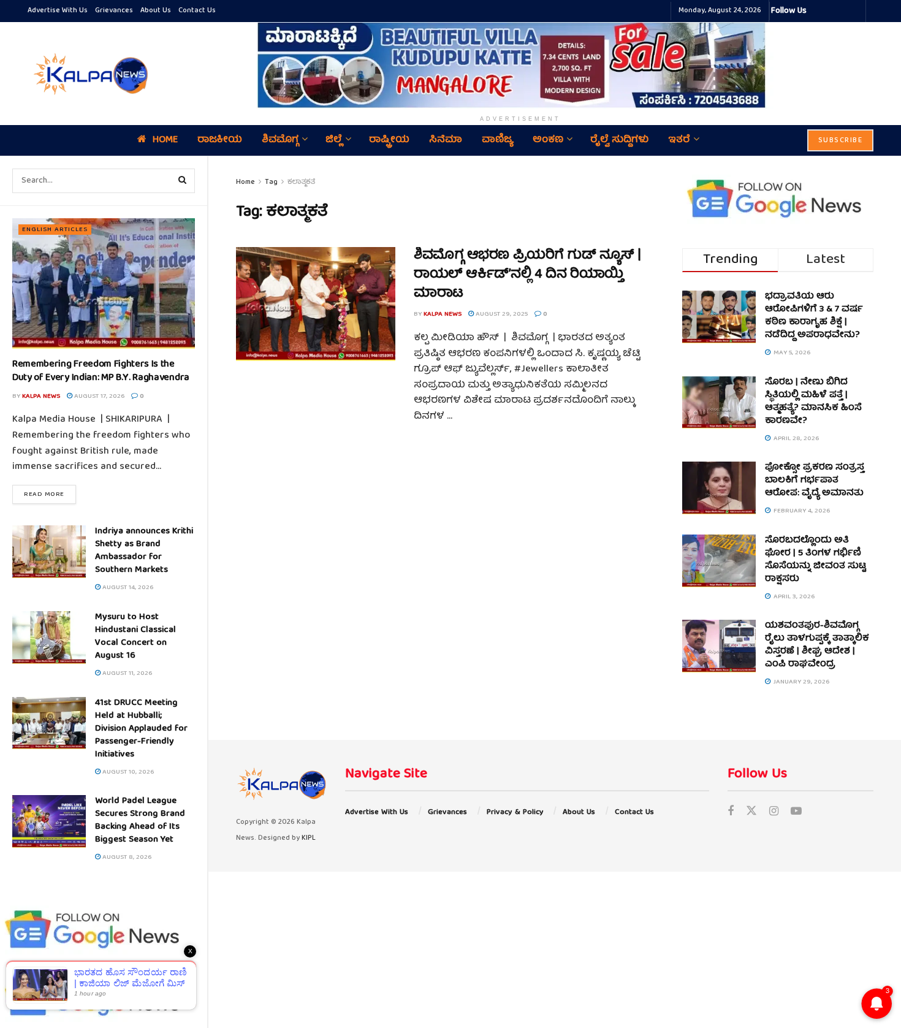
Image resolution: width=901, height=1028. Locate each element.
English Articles (55, 229)
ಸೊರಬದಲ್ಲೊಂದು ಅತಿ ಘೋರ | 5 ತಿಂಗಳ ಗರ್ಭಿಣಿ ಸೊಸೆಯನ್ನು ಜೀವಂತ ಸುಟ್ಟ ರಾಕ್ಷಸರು (815, 560)
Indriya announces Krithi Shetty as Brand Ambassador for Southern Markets (144, 551)
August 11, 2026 (126, 673)
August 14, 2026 (127, 587)
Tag (271, 182)
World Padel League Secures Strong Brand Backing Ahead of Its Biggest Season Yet (140, 820)
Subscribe (840, 140)
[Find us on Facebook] (731, 812)
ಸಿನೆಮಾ (445, 140)
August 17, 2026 (98, 396)
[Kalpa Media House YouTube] (854, 11)
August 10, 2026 (127, 772)
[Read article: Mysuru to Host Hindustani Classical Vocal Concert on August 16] (49, 637)
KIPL (309, 838)
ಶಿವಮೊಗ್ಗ (280, 140)
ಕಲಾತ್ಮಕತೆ (301, 182)
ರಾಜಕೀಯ (219, 140)
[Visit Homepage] (89, 73)
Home (165, 140)
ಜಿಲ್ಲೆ (333, 140)
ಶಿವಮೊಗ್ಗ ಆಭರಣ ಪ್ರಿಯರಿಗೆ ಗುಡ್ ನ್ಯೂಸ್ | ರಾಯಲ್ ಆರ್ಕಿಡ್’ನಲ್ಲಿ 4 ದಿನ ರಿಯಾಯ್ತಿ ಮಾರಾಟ (527, 275)
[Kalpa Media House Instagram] (832, 11)
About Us (155, 10)
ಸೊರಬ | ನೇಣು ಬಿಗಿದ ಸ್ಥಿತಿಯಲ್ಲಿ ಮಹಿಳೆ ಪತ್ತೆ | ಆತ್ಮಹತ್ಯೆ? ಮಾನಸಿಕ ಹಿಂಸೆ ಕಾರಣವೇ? (813, 402)
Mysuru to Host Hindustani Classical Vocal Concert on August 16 (135, 636)
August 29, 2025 (501, 314)
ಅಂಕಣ (548, 140)
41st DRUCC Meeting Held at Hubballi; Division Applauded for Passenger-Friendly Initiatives (141, 729)
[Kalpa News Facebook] (817, 11)
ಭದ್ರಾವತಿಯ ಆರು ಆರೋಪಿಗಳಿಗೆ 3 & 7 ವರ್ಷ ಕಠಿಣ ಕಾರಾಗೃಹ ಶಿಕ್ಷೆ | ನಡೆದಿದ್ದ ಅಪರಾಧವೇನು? (814, 316)
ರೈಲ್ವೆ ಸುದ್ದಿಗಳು (619, 140)
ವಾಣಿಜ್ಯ (497, 140)
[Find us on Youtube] (796, 812)
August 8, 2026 (126, 857)
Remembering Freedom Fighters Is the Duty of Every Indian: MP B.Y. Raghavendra (100, 371)
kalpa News (41, 396)
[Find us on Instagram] (773, 812)
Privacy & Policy (515, 812)
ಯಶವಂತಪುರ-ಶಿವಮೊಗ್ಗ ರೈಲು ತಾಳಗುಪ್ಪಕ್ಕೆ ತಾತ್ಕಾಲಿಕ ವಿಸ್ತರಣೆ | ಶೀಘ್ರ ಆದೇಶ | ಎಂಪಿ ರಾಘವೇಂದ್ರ (817, 645)
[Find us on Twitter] (751, 812)
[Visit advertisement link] (520, 65)
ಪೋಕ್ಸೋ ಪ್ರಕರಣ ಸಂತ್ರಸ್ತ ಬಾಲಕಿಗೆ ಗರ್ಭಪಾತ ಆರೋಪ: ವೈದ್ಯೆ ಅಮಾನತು (814, 480)
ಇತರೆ (679, 140)
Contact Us (197, 10)
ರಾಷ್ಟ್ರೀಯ (389, 140)
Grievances (114, 10)
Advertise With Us (58, 10)
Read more (50, 494)
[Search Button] (182, 181)
